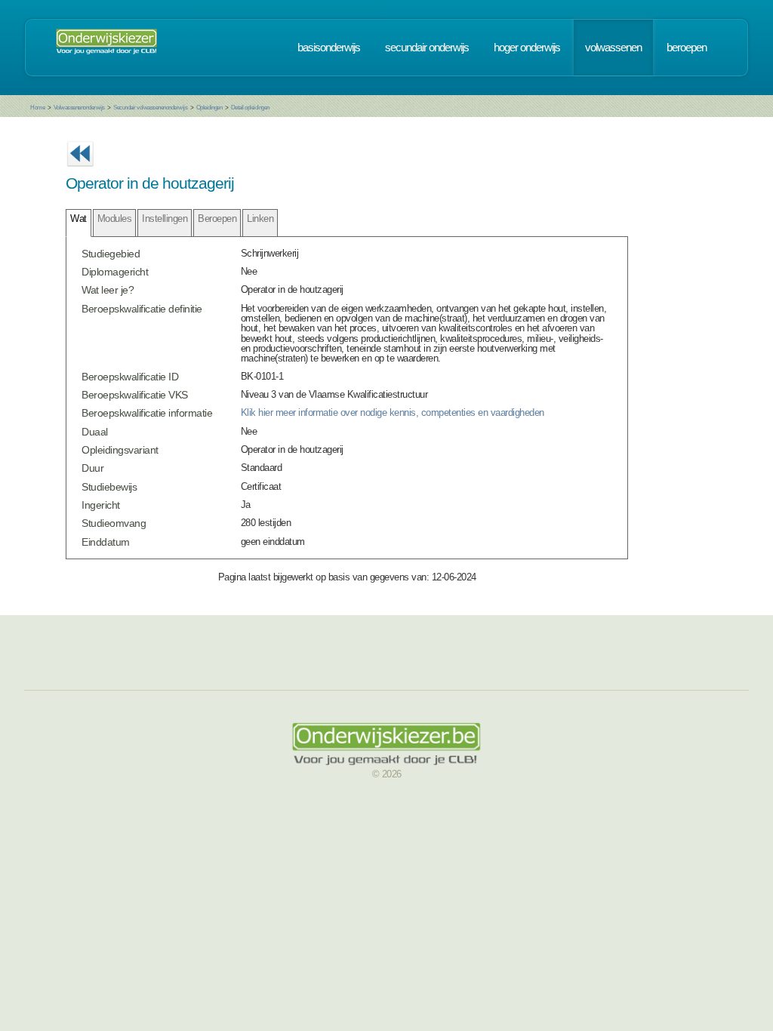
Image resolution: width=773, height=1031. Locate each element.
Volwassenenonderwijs (79, 107)
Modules (114, 218)
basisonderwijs (328, 48)
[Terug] (80, 171)
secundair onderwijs (427, 48)
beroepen (687, 48)
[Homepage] (106, 47)
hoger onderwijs (527, 48)
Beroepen (217, 218)
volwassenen (613, 48)
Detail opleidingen (250, 107)
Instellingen (164, 218)
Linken (260, 218)
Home (37, 107)
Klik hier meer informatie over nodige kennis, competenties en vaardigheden (392, 412)
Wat (78, 218)
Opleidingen (209, 107)
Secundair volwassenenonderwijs (150, 107)
